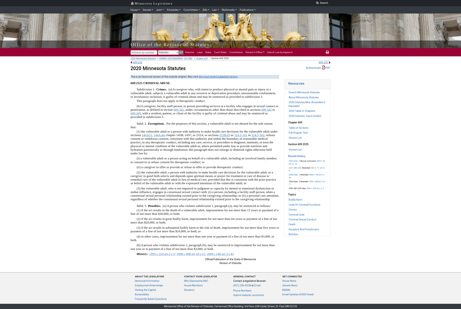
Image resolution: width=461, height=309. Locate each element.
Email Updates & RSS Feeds (298, 294)
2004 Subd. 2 (294, 175)
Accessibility (142, 294)
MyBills (286, 289)
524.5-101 (240, 135)
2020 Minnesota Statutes (143, 58)
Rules (208, 52)
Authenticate (313, 67)
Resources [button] (296, 83)
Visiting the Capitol (145, 289)
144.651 (147, 135)
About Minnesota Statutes (304, 97)
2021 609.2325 (295, 168)
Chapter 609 (202, 58)
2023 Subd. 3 (294, 161)
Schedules (173, 9)
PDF (327, 67)
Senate (147, 9)
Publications (247, 9)
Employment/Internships (149, 285)
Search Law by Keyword (279, 52)
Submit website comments (248, 295)
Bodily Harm (295, 199)
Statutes (189, 52)
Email (257, 285)
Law (214, 9)
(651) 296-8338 (242, 285)
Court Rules (220, 52)
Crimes (293, 209)
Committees (190, 9)
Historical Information (147, 280)
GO (181, 52)
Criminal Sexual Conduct (302, 219)
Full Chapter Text (298, 132)
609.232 (137, 62)
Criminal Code (297, 214)
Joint (159, 9)
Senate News (289, 285)
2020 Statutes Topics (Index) (305, 116)
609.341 (179, 109)
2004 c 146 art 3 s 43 (220, 254)
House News (289, 280)
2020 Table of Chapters (302, 110)
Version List (295, 137)
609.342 (266, 109)
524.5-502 (258, 135)
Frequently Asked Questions (151, 298)
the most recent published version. (218, 76)
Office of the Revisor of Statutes (170, 44)
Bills (205, 9)
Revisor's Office (254, 52)
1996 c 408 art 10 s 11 (190, 254)
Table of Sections (298, 127)
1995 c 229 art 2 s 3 (315, 188)
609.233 (323, 62)
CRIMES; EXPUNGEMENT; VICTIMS (175, 58)
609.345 (136, 113)
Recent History (296, 156)
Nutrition (293, 234)
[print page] (327, 52)
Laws (200, 52)
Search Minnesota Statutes (304, 92)
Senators (189, 289)
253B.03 (224, 135)
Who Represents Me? (196, 280)
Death (292, 224)
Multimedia (228, 9)
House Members (193, 285)
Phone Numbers (242, 290)
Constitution (236, 52)
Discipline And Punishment (304, 229)
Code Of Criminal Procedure (304, 204)
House (134, 9)
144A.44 (159, 135)
